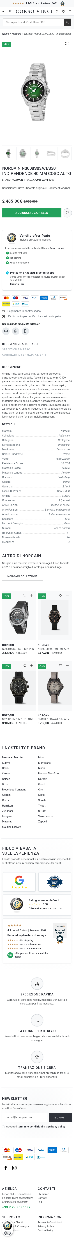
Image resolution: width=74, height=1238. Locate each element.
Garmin (6, 794)
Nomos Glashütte (48, 773)
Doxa (5, 784)
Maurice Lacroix (11, 827)
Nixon (41, 768)
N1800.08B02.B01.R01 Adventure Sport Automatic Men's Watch (55, 649)
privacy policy (56, 1126)
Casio (5, 768)
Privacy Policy (46, 1226)
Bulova (6, 762)
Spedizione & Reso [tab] (16, 349)
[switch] (7, 1233)
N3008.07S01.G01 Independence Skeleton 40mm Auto (19, 649)
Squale (42, 800)
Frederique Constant (14, 789)
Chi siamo (43, 1194)
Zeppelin (43, 821)
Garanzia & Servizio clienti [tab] (24, 354)
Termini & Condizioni (50, 1222)
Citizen (6, 779)
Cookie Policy (46, 1230)
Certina (6, 773)
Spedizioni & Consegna (15, 1226)
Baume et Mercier (12, 757)
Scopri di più (57, 248)
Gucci (5, 800)
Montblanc (44, 762)
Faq (40, 1202)
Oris (40, 789)
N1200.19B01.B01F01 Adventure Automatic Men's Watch (19, 719)
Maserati (7, 821)
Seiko (41, 794)
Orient (41, 784)
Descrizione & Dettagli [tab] (20, 344)
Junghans (7, 811)
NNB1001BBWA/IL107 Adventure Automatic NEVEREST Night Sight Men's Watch (55, 719)
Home (5, 33)
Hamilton (7, 805)
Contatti (42, 1198)
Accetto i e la (35, 1126)
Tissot (41, 805)
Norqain (16, 33)
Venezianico (45, 816)
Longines (7, 816)
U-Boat (42, 811)
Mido (41, 757)
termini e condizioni (30, 1126)
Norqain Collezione (22, 576)
